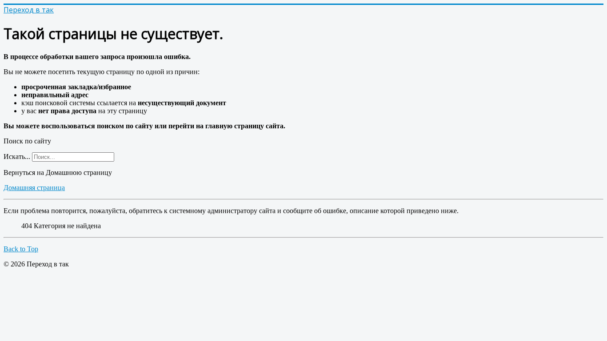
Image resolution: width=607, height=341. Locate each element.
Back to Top (21, 249)
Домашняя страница (34, 187)
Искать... (17, 156)
